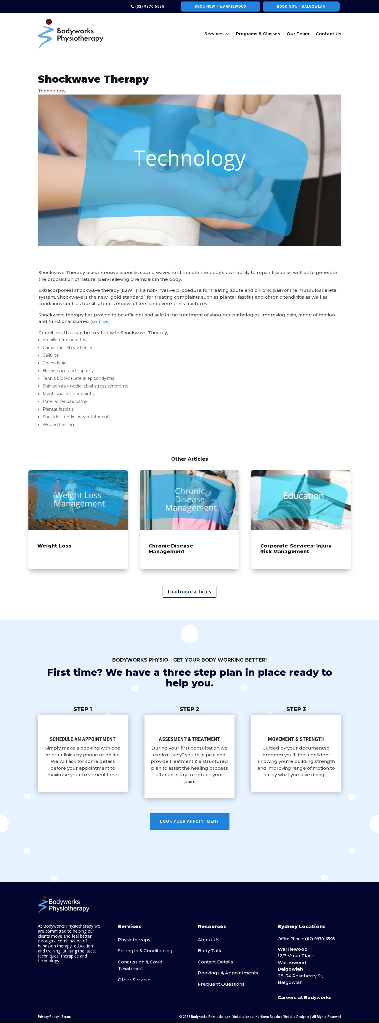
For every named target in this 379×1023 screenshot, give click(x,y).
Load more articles (189, 592)
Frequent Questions (221, 984)
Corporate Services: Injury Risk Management (301, 519)
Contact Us (328, 33)
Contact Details (215, 962)
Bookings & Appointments (228, 973)
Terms (66, 1017)
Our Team (298, 33)
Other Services (135, 979)
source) (101, 321)
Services (214, 33)
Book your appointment (189, 821)
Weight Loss (78, 519)
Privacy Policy (48, 1017)
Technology (51, 91)
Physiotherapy (134, 939)
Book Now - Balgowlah (301, 6)
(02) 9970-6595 (320, 939)
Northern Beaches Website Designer (282, 1017)
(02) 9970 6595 (149, 6)
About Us (208, 939)
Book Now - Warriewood (220, 6)
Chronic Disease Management (189, 519)
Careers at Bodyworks (305, 997)
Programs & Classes (258, 33)
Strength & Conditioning (145, 950)
